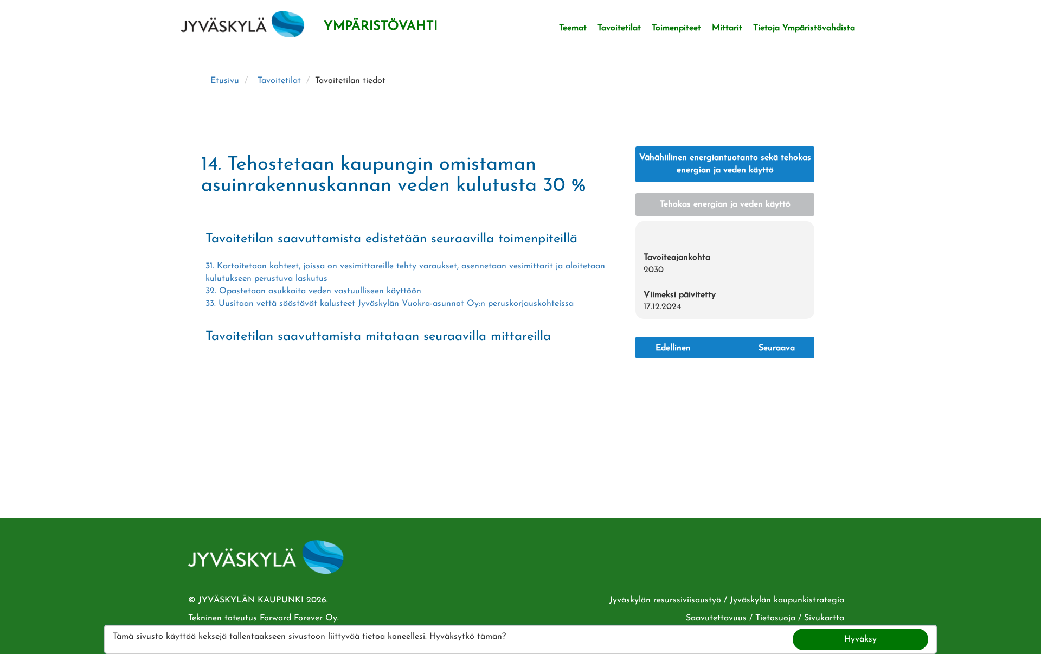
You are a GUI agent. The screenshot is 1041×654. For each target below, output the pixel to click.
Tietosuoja (775, 618)
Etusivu (224, 80)
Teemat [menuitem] (573, 28)
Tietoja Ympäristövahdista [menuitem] (804, 28)
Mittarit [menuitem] (727, 28)
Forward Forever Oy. (299, 618)
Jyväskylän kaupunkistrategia (787, 600)
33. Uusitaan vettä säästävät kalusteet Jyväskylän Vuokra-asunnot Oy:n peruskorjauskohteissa (389, 303)
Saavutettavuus (716, 618)
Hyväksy (860, 639)
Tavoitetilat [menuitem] (619, 28)
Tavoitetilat (279, 80)
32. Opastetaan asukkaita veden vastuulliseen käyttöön (313, 291)
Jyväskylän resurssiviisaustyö (665, 600)
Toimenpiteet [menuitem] (676, 28)
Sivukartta (824, 618)
